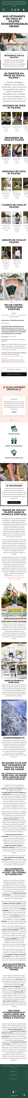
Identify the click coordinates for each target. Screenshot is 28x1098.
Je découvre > (14, 502)
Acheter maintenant (14, 374)
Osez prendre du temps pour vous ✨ (13, 1067)
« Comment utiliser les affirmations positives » (12, 357)
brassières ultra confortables (13, 577)
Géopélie (13, 1071)
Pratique (13, 1075)
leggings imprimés (18, 575)
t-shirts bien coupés (14, 579)
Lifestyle (13, 1079)
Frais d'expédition (14, 315)
